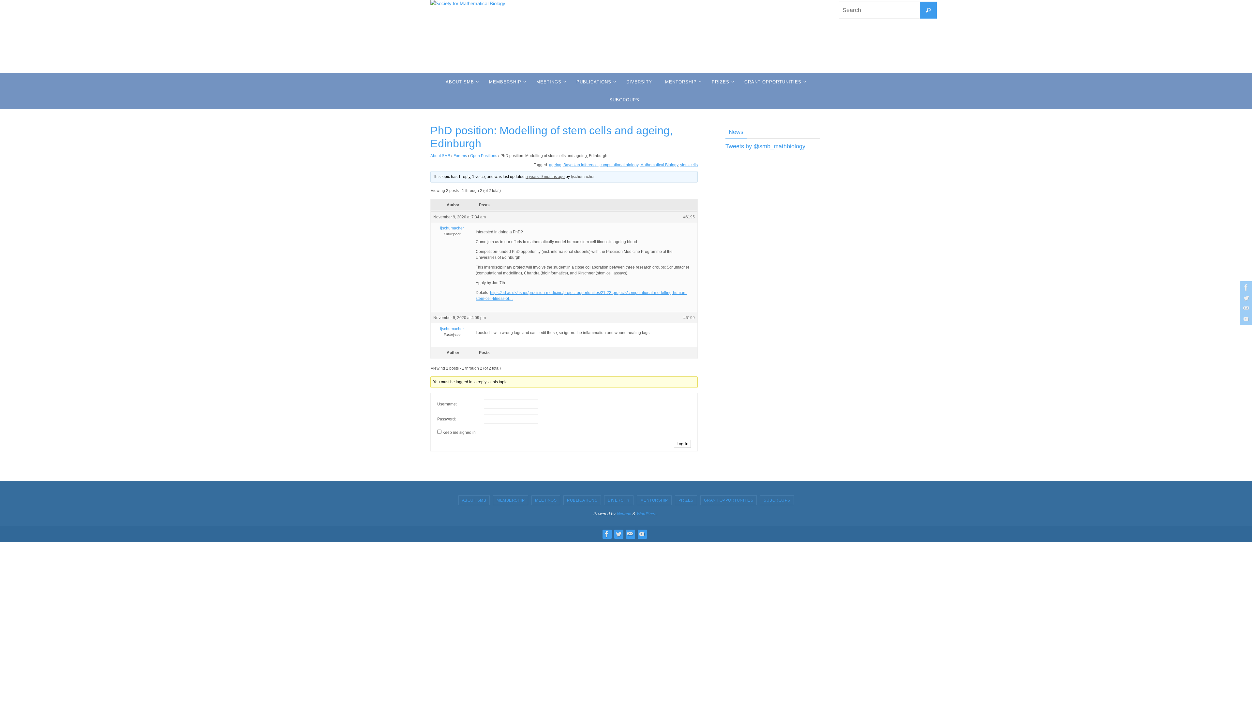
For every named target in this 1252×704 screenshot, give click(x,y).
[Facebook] (1245, 287)
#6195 (689, 217)
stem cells (689, 165)
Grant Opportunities (728, 500)
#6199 (689, 317)
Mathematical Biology (659, 165)
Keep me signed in (459, 432)
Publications (582, 500)
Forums (460, 156)
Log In (682, 443)
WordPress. (648, 513)
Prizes (685, 500)
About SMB (440, 156)
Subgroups (777, 500)
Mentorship (654, 500)
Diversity (619, 500)
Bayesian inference (580, 165)
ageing (555, 165)
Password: (446, 419)
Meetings (546, 500)
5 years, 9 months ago (545, 176)
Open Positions (483, 156)
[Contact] (1245, 308)
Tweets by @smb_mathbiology (765, 146)
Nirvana (624, 513)
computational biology (619, 165)
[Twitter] (1245, 298)
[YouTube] (1245, 319)
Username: (447, 404)
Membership (511, 500)
